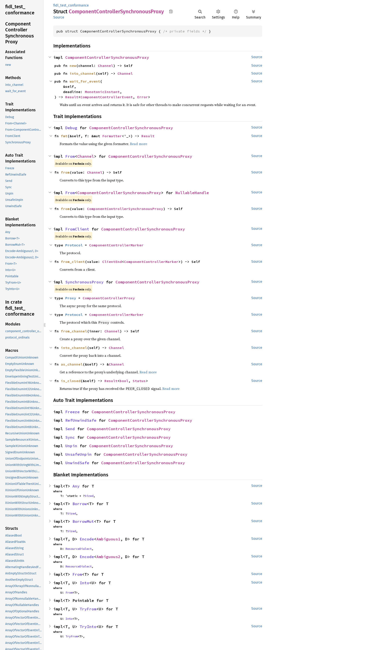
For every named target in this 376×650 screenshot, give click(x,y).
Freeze (72, 411)
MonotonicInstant (102, 92)
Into (84, 582)
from (65, 172)
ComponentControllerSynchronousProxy (107, 57)
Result (71, 97)
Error (142, 97)
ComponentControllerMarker (116, 245)
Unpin (71, 445)
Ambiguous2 (108, 556)
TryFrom (88, 608)
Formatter (112, 136)
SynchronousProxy (84, 281)
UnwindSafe (77, 462)
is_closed (71, 381)
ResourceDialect (78, 549)
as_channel (72, 364)
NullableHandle (192, 192)
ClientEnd (112, 261)
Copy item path (171, 11)
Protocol (74, 245)
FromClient (77, 229)
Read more (138, 143)
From (70, 156)
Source (58, 17)
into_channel (83, 73)
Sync (70, 437)
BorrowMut (83, 521)
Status (139, 381)
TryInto (88, 626)
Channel (105, 65)
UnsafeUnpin (78, 454)
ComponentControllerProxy (109, 298)
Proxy (70, 298)
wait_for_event (85, 81)
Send (70, 428)
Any (76, 486)
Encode (87, 539)
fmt (64, 136)
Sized (89, 496)
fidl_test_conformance (71, 5)
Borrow (79, 503)
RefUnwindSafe (80, 420)
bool (124, 381)
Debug (71, 127)
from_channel (74, 331)
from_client (73, 261)
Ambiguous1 (108, 539)
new (73, 65)
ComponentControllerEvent (107, 97)
